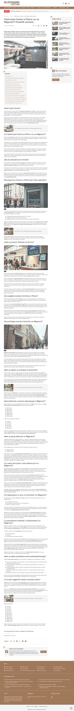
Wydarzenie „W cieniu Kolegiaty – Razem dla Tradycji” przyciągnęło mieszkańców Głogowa (52, 687)
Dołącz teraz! (55, 79)
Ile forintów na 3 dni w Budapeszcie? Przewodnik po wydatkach (28, 231)
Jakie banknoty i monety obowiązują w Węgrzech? (14, 91)
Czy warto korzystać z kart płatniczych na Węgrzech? (15, 95)
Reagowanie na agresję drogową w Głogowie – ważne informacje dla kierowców (18, 687)
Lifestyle (11, 16)
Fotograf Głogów (25, 668)
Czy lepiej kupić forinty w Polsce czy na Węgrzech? (14, 78)
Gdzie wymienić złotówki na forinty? (12, 83)
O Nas (32, 706)
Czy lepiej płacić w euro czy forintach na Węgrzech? (15, 97)
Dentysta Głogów (8, 666)
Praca (28, 7)
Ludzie (67, 7)
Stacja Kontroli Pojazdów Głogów (28, 670)
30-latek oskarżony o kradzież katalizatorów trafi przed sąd (51, 681)
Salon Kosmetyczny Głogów (60, 668)
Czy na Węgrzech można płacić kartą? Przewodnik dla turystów (28, 128)
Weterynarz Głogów (9, 668)
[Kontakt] (65, 3)
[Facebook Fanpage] (62, 3)
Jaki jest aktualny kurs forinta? (11, 80)
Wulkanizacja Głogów (9, 670)
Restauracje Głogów (42, 670)
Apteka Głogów (25, 666)
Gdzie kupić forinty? (9, 76)
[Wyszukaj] (68, 3)
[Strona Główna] (5, 8)
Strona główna (6, 16)
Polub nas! (43, 651)
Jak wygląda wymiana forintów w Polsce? (13, 85)
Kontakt (28, 706)
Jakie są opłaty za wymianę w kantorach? (13, 89)
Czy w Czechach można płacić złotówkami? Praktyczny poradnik (28, 387)
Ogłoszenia (23, 7)
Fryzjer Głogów (41, 668)
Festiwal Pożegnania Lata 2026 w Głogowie (48, 684)
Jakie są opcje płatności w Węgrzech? (12, 93)
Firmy (18, 7)
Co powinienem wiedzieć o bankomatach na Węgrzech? (15, 99)
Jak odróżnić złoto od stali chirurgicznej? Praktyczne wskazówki (64, 59)
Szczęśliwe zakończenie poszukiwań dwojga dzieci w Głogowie (17, 679)
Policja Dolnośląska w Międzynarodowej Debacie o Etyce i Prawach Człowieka (55, 679)
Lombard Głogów (41, 666)
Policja (14, 7)
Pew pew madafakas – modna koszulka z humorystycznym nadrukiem (64, 28)
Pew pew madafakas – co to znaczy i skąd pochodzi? (64, 34)
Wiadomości (9, 7)
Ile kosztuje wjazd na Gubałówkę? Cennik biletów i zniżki (64, 38)
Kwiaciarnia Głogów (59, 666)
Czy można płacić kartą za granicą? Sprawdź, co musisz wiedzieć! (28, 598)
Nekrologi (39, 7)
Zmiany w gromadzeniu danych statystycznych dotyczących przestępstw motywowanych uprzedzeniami (19, 682)
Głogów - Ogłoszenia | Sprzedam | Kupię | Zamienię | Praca (35, 11)
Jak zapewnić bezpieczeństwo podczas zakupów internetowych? (17, 684)
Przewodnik (62, 7)
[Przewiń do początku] (71, 708)
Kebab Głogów (58, 670)
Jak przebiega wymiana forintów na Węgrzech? (14, 87)
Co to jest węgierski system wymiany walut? (13, 102)
